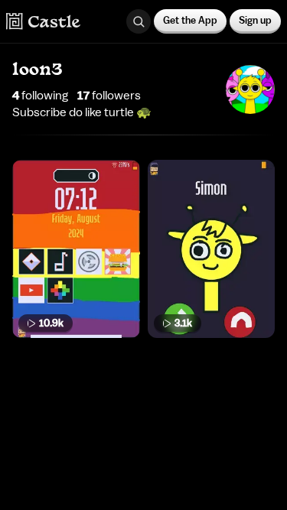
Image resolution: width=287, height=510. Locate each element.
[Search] (138, 21)
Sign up (255, 20)
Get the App (190, 20)
